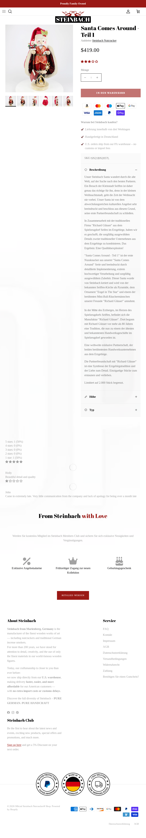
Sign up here (14, 744)
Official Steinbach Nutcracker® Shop (33, 806)
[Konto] (127, 11)
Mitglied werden (73, 595)
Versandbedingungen (115, 658)
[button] (90, 61)
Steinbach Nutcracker (104, 40)
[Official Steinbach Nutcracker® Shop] (73, 17)
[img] (13, 461)
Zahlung (107, 670)
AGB (106, 646)
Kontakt (107, 634)
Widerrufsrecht (111, 664)
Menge (85, 69)
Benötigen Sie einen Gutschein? (121, 676)
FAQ (106, 628)
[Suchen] (10, 11)
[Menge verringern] (84, 77)
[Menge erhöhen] (98, 77)
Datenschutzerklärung (115, 652)
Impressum (109, 640)
